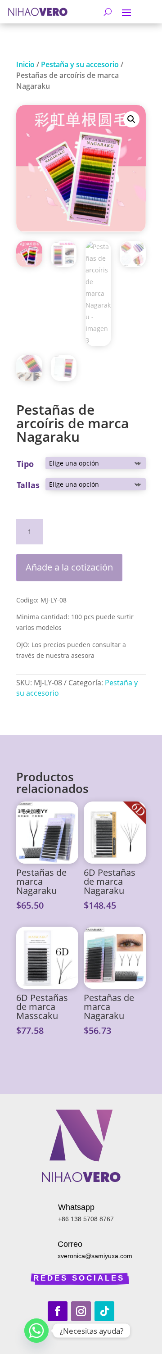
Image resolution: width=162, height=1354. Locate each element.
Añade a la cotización (69, 567)
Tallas (28, 485)
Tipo (25, 463)
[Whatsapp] (36, 1330)
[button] (131, 119)
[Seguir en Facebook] (58, 1311)
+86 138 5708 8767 (86, 1219)
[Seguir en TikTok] (104, 1311)
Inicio (25, 64)
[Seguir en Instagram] (81, 1311)
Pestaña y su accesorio (80, 64)
